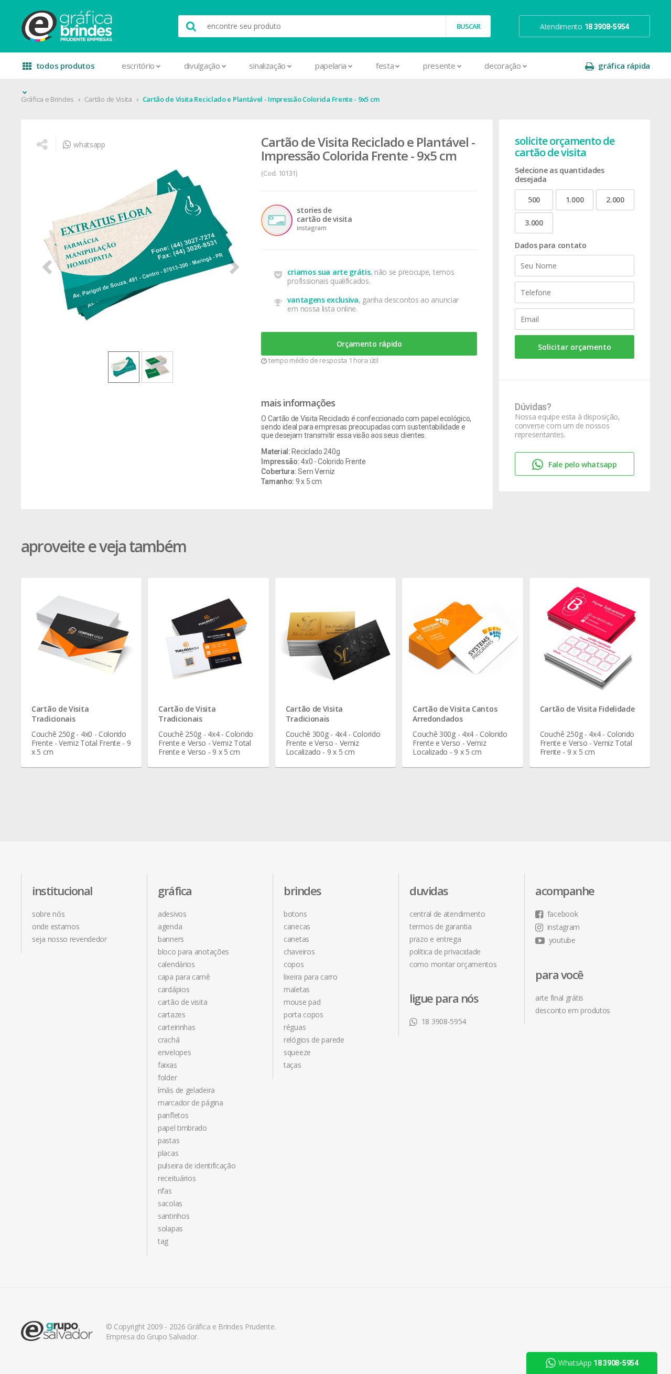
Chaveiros (299, 952)
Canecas (297, 926)
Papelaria (331, 65)
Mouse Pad (302, 1002)
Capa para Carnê (184, 977)
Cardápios (173, 989)
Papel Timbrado (182, 1128)
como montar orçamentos (452, 964)
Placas (168, 1153)
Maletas (297, 989)
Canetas (296, 939)
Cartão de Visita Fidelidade (587, 709)
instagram (563, 927)
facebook (562, 914)
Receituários (177, 1178)
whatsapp (89, 144)
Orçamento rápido (369, 344)
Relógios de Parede (314, 1040)
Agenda (170, 926)
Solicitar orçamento (574, 347)
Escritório (138, 65)
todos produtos (65, 65)
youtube (562, 940)
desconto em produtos (572, 1010)
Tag (163, 1241)
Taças (292, 1065)
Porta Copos (303, 1014)
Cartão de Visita (108, 99)
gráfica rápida (624, 65)
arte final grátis (559, 998)
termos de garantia (440, 926)
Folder (167, 1077)
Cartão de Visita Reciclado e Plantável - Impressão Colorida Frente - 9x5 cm (261, 99)
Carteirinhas (176, 1027)
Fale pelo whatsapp (582, 464)
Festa (385, 65)
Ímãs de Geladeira (186, 1090)
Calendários (176, 964)
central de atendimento (447, 914)
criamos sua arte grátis (328, 272)
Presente (439, 65)
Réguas (295, 1027)
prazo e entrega (435, 939)
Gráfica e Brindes (47, 99)
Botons (295, 914)
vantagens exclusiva (322, 300)
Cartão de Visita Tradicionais (60, 714)
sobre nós (48, 914)
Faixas (167, 1065)
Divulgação (202, 65)
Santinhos (173, 1216)
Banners (171, 939)
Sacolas (170, 1203)
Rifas (165, 1191)
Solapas (170, 1228)
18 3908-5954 (443, 1021)
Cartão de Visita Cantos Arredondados (455, 714)
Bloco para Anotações (193, 952)
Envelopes (174, 1052)
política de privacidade (445, 952)
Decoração (502, 65)
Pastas (168, 1140)
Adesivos (172, 914)
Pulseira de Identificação (197, 1166)
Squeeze (297, 1052)
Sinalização (267, 65)
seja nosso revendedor (69, 939)
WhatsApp (598, 1363)
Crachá (168, 1040)
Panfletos (173, 1115)
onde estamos (55, 926)
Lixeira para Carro (311, 977)
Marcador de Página (190, 1103)
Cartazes (172, 1014)
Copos (294, 964)
